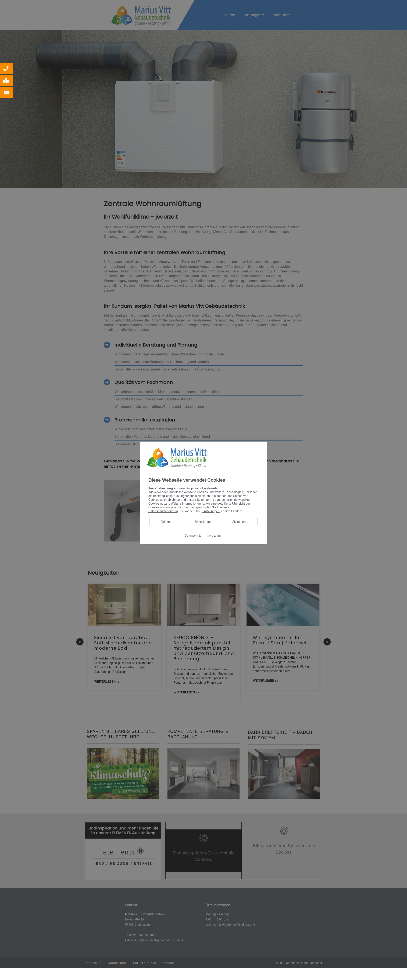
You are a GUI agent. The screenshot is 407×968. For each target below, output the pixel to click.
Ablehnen (166, 521)
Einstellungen (203, 521)
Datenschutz (192, 535)
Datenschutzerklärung (163, 511)
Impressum (213, 535)
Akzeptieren (240, 521)
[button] (6, 68)
